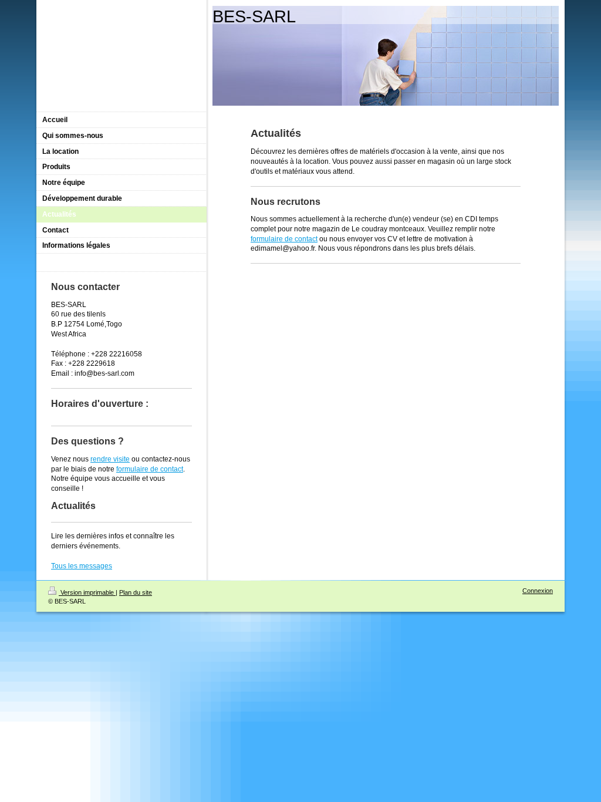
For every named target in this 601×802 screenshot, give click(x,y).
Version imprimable (87, 592)
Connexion (537, 590)
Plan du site (135, 592)
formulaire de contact (284, 239)
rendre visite (110, 459)
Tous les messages (81, 566)
